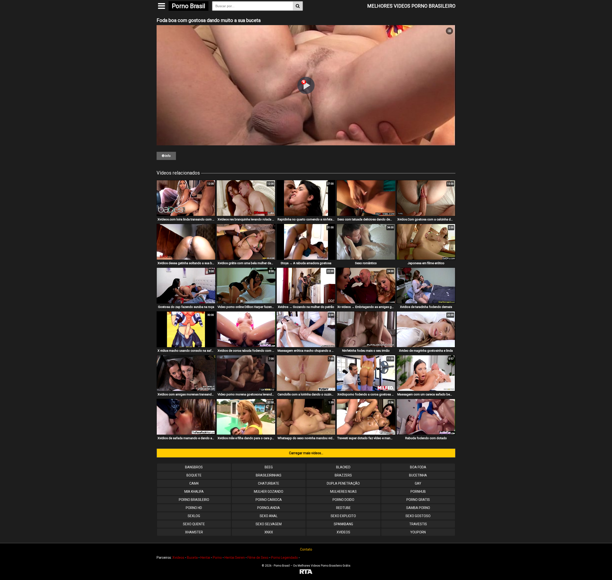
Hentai (205, 557)
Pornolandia (268, 508)
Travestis (418, 524)
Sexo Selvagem (269, 524)
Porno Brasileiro (194, 500)
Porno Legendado (284, 557)
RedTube (343, 508)
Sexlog (194, 516)
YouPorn (418, 532)
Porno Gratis (418, 500)
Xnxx (268, 532)
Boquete (194, 475)
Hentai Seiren (234, 557)
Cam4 (194, 483)
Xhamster (194, 532)
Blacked (343, 467)
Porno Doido (343, 500)
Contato (306, 549)
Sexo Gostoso (418, 516)
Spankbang (343, 524)
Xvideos (343, 532)
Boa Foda (418, 467)
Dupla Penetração (343, 483)
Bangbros (194, 467)
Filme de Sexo (257, 557)
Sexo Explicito (343, 516)
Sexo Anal (269, 516)
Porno (217, 557)
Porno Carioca (269, 500)
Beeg (269, 467)
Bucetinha (418, 475)
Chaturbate (268, 483)
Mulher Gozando (268, 491)
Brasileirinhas (268, 475)
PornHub (418, 491)
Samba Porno (418, 508)
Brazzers (343, 475)
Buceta (192, 557)
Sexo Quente (194, 524)
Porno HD (194, 508)
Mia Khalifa (194, 491)
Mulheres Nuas (343, 491)
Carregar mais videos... (306, 453)
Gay (418, 483)
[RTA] (306, 572)
